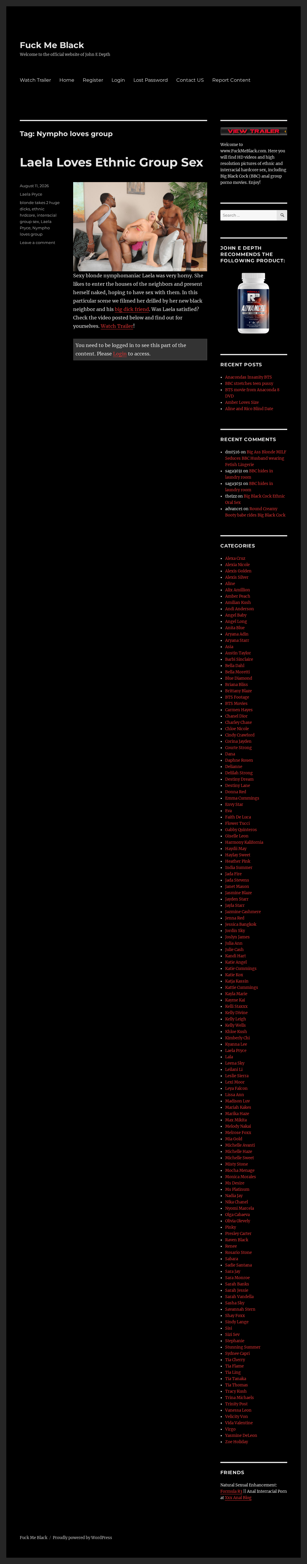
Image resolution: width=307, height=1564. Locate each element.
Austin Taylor (238, 653)
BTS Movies (236, 703)
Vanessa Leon (238, 1410)
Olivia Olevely (237, 1221)
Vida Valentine (239, 1422)
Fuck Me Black (52, 45)
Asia (229, 646)
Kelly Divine (236, 1012)
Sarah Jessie (236, 1290)
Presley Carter (238, 1233)
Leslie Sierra (237, 1075)
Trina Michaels (239, 1397)
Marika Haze (237, 1113)
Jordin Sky (235, 930)
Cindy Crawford (240, 735)
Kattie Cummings (241, 987)
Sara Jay (232, 1271)
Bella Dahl (234, 665)
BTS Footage (237, 697)
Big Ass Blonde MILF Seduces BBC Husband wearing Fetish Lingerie (255, 458)
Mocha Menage (240, 1170)
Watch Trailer (35, 80)
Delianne (233, 766)
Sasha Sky (234, 1303)
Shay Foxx (235, 1315)
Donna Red (235, 791)
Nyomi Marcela (239, 1208)
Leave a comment (37, 242)
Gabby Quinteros (241, 829)
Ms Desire (234, 1183)
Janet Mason (237, 886)
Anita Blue (235, 627)
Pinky (230, 1227)
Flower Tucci (237, 823)
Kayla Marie (236, 993)
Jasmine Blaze (238, 892)
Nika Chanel (236, 1202)
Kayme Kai (235, 1000)
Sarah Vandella (239, 1296)
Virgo (230, 1429)
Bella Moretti (237, 672)
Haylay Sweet (237, 855)
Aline (230, 583)
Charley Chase (238, 722)
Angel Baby (235, 615)
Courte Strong (238, 747)
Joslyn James (237, 937)
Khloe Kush (236, 1031)
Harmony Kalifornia (244, 842)
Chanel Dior (236, 716)
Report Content (231, 80)
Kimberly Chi (237, 1038)
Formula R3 (231, 1491)
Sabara (231, 1258)
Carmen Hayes (239, 709)
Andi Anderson (239, 608)
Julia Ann (234, 943)
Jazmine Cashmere (243, 911)
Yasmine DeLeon (241, 1435)
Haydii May (235, 848)
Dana (230, 754)
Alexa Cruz (235, 558)
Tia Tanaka (235, 1378)
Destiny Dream (239, 779)
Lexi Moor (235, 1082)
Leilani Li (234, 1069)
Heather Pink (237, 861)
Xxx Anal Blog (238, 1497)
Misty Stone (236, 1164)
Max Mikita (236, 1120)
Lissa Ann (234, 1094)
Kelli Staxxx (236, 1006)
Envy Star (234, 804)
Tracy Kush (236, 1391)
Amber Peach (237, 596)
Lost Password (150, 80)
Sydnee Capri (237, 1353)
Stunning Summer (243, 1347)
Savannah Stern (240, 1309)
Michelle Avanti (240, 1145)
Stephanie (234, 1340)
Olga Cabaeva (237, 1214)
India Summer (238, 867)
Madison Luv (237, 1101)
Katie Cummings (241, 968)
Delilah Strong (239, 773)
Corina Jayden (238, 741)
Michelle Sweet (239, 1157)
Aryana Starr (237, 640)
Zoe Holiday (236, 1441)
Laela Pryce (31, 194)
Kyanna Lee (236, 1044)
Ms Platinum (237, 1189)
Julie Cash (234, 949)
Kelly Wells (235, 1025)
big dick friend (132, 309)
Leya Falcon (236, 1088)
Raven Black (236, 1239)
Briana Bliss (236, 684)
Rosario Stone (238, 1252)
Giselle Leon (237, 836)
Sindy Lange (237, 1322)
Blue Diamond (238, 678)
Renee (231, 1246)
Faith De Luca (238, 817)
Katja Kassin (237, 981)
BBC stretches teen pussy (249, 383)
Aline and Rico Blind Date (249, 408)
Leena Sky (234, 1063)
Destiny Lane (237, 785)
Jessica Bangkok (240, 924)
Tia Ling (233, 1372)
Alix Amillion (237, 590)
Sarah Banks (237, 1284)
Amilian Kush (238, 602)
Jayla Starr (235, 905)
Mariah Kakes (238, 1107)
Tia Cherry (235, 1359)
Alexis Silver (237, 577)
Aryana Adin (237, 634)
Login (118, 80)
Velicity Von (236, 1416)
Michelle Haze (238, 1151)
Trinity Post (236, 1404)
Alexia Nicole (237, 564)
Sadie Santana (238, 1265)
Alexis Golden (238, 571)
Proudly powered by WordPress (82, 1537)
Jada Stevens (237, 880)
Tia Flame (234, 1366)
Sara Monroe (237, 1277)
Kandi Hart (235, 956)
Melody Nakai (238, 1126)
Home (66, 80)
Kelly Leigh (235, 1019)
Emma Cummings (242, 798)
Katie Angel (236, 962)
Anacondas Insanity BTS (248, 377)
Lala (229, 1056)
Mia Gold (233, 1139)
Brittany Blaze (238, 691)
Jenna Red (234, 918)
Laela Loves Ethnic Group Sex (111, 162)
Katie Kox (234, 974)
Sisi (228, 1328)
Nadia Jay (234, 1195)
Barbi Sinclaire (239, 659)
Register (93, 80)
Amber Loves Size (242, 402)
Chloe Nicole (237, 728)
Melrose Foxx (238, 1132)
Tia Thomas (236, 1385)
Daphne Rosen (239, 760)
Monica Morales (240, 1176)
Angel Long (236, 621)
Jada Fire (233, 874)
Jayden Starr (237, 899)
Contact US (190, 80)
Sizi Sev (232, 1334)
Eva (228, 810)
